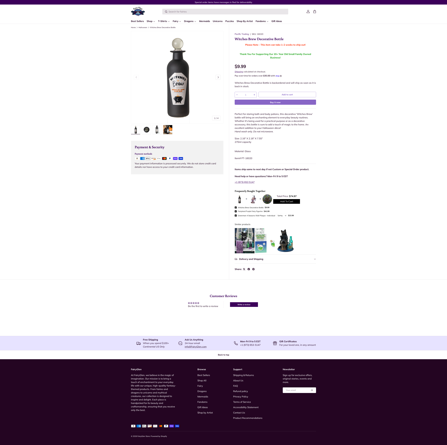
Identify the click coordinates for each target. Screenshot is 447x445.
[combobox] (225, 11)
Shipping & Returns (243, 375)
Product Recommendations (247, 417)
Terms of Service (242, 401)
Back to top (223, 354)
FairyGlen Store (143, 436)
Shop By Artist (245, 21)
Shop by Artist (205, 412)
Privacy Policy (240, 396)
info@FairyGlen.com (196, 346)
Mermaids (204, 21)
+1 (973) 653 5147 (245, 182)
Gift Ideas (276, 21)
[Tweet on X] (244, 269)
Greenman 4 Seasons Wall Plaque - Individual (256, 215)
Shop (149, 21)
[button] (314, 11)
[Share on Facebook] (248, 269)
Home (133, 27)
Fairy (175, 21)
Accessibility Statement (246, 407)
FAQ (235, 385)
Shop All (201, 380)
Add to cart (287, 94)
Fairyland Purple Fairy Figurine (250, 211)
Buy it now (275, 102)
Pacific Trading (242, 34)
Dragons (188, 21)
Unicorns (218, 21)
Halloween (143, 27)
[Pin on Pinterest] (253, 269)
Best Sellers (137, 21)
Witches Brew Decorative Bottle (163, 27)
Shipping (239, 71)
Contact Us (239, 412)
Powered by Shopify (159, 436)
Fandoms (261, 21)
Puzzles (229, 21)
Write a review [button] (243, 304)
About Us (238, 380)
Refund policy (240, 391)
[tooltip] (245, 240)
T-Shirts (162, 21)
